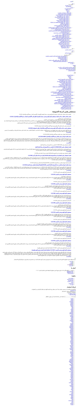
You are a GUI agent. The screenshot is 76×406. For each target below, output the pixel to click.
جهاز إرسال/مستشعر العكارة (63, 40)
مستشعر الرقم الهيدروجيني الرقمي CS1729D (61, 202)
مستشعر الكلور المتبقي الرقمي (63, 21)
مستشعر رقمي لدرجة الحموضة (65, 80)
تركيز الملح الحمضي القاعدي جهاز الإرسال (61, 32)
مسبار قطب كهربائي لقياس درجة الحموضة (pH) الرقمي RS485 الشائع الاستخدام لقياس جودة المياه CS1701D (47, 164)
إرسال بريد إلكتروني (72, 293)
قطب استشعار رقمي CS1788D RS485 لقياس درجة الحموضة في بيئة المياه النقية (53, 147)
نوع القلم (67, 9)
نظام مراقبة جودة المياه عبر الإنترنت (64, 12)
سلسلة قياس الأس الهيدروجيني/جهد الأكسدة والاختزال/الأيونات (59, 27)
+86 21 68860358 (70, 272)
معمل (68, 11)
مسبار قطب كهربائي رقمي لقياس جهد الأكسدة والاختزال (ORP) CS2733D (54, 136)
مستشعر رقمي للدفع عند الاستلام (63, 26)
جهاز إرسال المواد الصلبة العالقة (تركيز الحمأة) (60, 39)
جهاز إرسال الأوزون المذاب (64, 44)
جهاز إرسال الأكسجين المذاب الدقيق (62, 37)
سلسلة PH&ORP (63, 59)
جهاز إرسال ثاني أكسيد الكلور (63, 43)
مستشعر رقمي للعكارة (64, 23)
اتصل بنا (71, 63)
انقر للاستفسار (73, 290)
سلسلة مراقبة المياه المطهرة (65, 41)
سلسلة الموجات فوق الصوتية (65, 45)
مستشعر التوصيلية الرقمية (64, 19)
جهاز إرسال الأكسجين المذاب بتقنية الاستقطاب (60, 36)
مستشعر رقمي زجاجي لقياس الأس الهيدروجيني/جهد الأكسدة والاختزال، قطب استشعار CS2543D (49, 128)
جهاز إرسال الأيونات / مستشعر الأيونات (62, 29)
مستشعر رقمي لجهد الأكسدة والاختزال (62, 17)
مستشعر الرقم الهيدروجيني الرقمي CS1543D (61, 183)
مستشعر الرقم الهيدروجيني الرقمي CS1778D (61, 231)
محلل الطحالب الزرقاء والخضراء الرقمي (61, 25)
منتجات (72, 7)
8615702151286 (73, 294)
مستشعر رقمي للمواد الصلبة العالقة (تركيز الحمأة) (59, 22)
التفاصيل (67, 132)
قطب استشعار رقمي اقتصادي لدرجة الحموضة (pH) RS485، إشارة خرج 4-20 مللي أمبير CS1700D (49, 155)
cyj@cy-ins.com (70, 273)
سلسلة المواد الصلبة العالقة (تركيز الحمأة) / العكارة (62, 38)
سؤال (70, 132)
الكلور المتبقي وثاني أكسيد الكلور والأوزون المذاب (58, 60)
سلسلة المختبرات (68, 8)
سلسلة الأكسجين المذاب (66, 33)
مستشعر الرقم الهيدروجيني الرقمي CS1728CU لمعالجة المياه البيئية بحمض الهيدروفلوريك (51, 250)
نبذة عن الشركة (68, 5)
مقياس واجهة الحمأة (65, 47)
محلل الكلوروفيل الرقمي (64, 24)
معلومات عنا (71, 278)
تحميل (72, 282)
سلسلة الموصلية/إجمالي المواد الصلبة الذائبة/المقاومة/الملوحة (60, 30)
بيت (72, 3)
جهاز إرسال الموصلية (65, 31)
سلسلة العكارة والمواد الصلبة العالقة (60, 61)
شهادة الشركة (68, 6)
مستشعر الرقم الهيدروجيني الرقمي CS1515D (61, 174)
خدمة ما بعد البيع (68, 52)
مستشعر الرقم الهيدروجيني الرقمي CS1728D (61, 193)
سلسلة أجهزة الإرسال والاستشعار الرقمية (63, 14)
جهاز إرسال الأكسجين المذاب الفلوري (64, 99)
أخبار (72, 50)
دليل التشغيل (71, 283)
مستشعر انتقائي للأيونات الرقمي (63, 18)
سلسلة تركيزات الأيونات (62, 58)
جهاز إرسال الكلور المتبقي (64, 42)
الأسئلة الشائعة (70, 62)
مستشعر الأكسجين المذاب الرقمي (62, 20)
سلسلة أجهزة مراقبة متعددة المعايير (64, 13)
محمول (67, 10)
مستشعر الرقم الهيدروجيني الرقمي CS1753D (61, 221)
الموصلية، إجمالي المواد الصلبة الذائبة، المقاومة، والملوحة (56, 56)
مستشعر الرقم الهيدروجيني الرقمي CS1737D (61, 212)
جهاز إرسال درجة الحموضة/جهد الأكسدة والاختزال (60, 28)
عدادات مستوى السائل (65, 46)
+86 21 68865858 (70, 271)
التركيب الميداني (68, 49)
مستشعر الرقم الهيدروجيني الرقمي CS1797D (61, 240)
